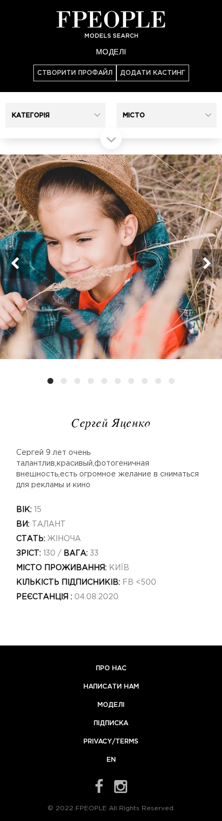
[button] (55, 115)
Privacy (98, 742)
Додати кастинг (152, 73)
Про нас (111, 668)
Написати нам (111, 687)
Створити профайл (75, 73)
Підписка (111, 723)
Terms (126, 742)
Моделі (111, 51)
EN (111, 760)
